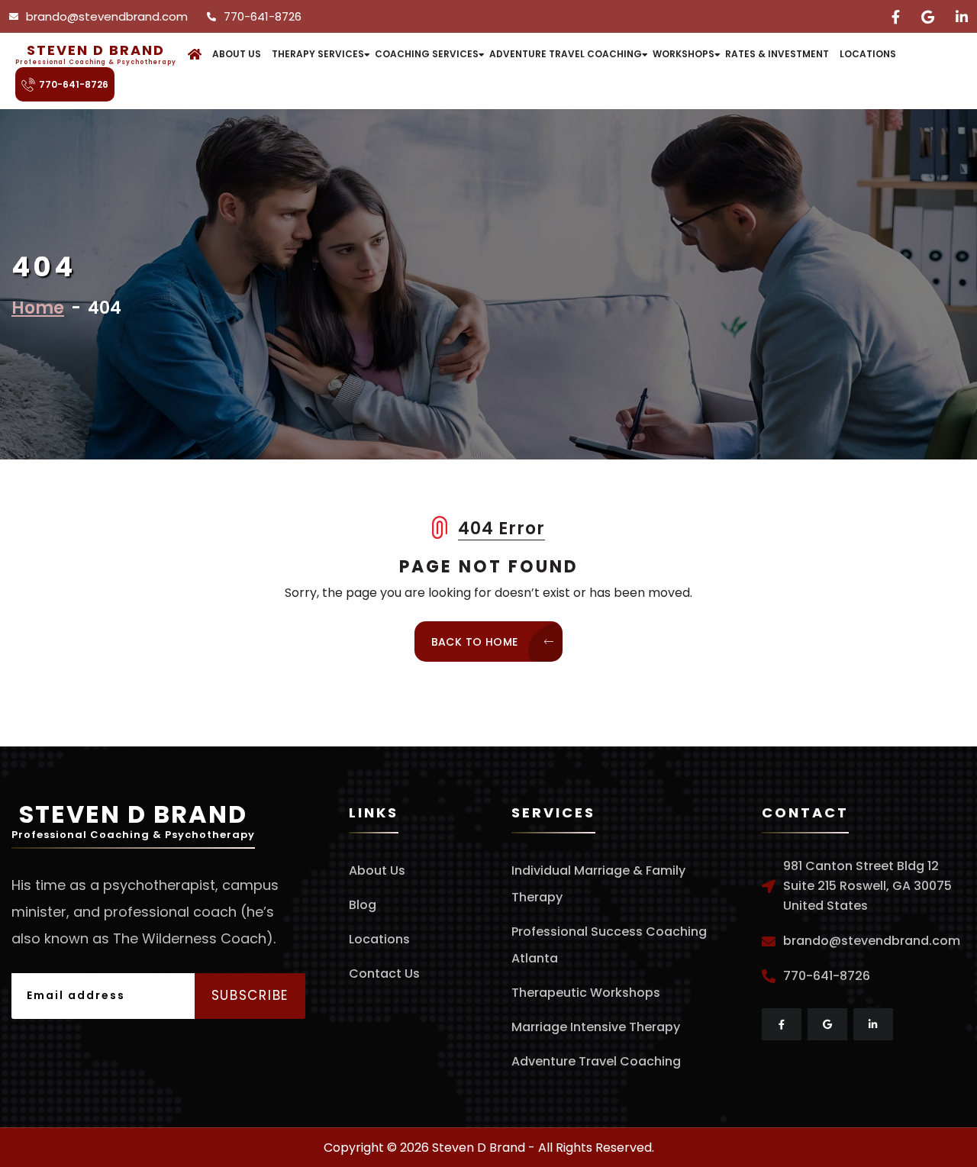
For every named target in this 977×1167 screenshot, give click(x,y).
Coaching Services (427, 53)
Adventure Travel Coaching (565, 53)
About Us (236, 53)
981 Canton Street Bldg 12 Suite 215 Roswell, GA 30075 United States (867, 885)
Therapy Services (318, 53)
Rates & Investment (777, 53)
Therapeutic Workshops (585, 992)
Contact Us (384, 973)
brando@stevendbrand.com (107, 16)
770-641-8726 (262, 16)
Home (37, 308)
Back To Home (476, 642)
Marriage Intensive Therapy (595, 1027)
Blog (362, 905)
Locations (868, 53)
